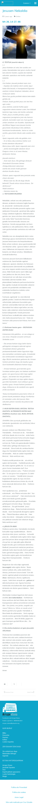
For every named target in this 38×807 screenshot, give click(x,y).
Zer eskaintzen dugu (9, 751)
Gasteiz (5, 737)
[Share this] (9, 684)
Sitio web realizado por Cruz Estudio (19, 802)
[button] (27, 3)
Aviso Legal (19, 797)
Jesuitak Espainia (8, 767)
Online (18, 16)
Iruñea (4, 740)
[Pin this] (23, 684)
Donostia (5, 735)
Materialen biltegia (9, 754)
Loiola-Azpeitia (8, 742)
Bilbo (4, 733)
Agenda (5, 756)
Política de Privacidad (19, 787)
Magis (4, 776)
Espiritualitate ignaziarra (11, 772)
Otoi (3, 770)
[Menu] (35, 3)
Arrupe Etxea (7, 765)
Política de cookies (19, 792)
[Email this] (4, 684)
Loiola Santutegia (8, 774)
